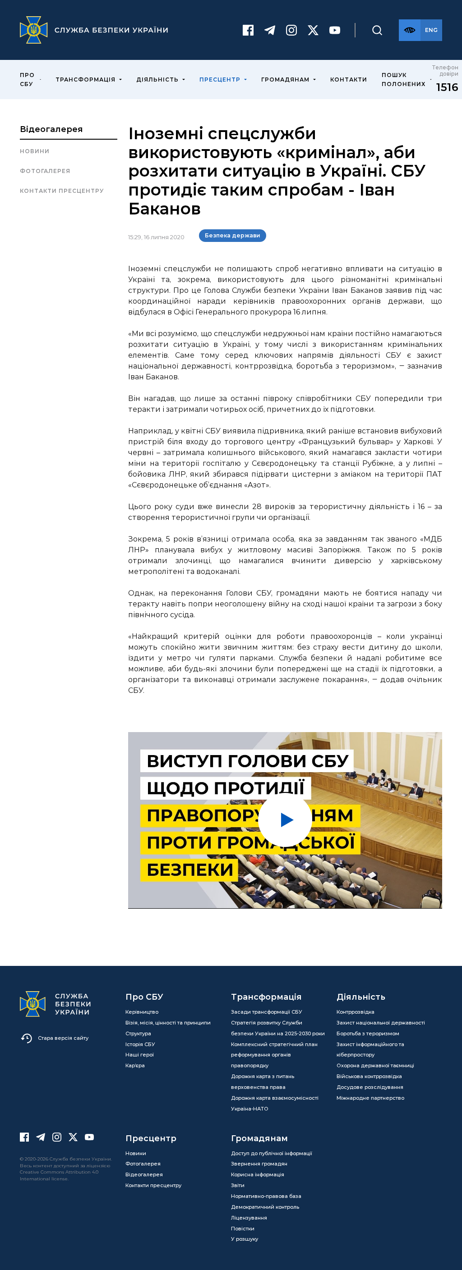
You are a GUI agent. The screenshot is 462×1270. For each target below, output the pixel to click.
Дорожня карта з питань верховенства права (262, 1081)
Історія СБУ (140, 1044)
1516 (447, 87)
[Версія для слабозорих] (409, 30)
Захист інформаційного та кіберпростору (370, 1049)
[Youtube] (334, 30)
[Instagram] (291, 30)
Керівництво (141, 1012)
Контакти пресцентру (62, 190)
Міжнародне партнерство (370, 1098)
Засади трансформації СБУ (266, 1012)
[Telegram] (269, 30)
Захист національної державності (381, 1023)
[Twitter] (313, 30)
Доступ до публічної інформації (271, 1153)
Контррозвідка (355, 1012)
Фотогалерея (45, 171)
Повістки (242, 1228)
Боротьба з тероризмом (368, 1033)
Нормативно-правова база (266, 1196)
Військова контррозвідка (369, 1076)
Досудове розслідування (370, 1087)
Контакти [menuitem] (348, 79)
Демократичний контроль (265, 1207)
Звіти (238, 1185)
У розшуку (244, 1239)
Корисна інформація (257, 1174)
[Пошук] (377, 30)
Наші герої (139, 1055)
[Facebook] (248, 30)
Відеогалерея (51, 129)
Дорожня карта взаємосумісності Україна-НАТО (275, 1103)
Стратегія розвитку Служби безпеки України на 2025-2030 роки (278, 1028)
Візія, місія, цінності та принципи (168, 1023)
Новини (35, 151)
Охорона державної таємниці (375, 1065)
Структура (138, 1033)
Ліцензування (249, 1218)
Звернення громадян (259, 1164)
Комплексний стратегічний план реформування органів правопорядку (274, 1055)
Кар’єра (135, 1065)
